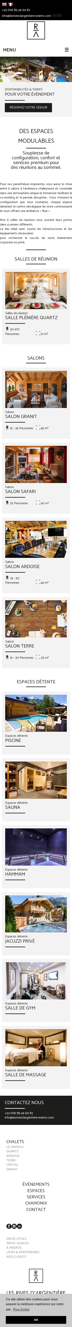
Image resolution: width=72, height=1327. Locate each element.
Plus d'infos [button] (21, 1309)
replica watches (33, 1127)
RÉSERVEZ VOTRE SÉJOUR (28, 107)
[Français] (10, 4)
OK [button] (36, 1319)
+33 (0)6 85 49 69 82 (16, 10)
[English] (4, 4)
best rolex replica (11, 1127)
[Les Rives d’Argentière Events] (36, 30)
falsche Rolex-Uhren (58, 1127)
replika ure (28, 1131)
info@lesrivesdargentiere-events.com (26, 16)
